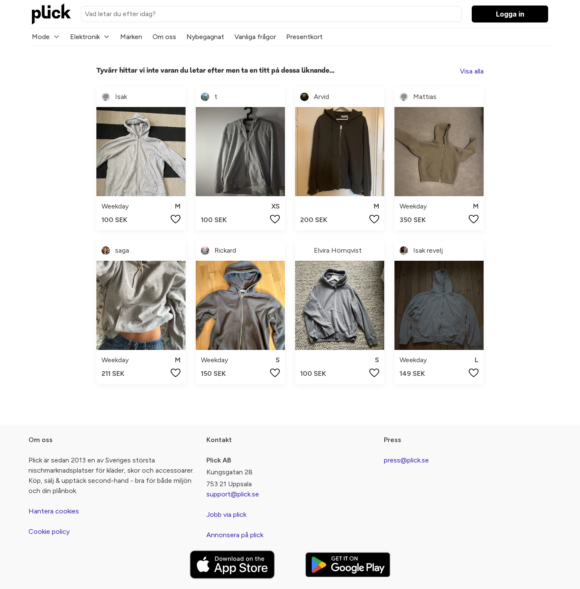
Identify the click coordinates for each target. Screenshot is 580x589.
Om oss (164, 37)
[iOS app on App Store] (232, 564)
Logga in (510, 14)
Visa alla (472, 71)
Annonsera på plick (234, 535)
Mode (41, 37)
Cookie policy (49, 531)
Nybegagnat (205, 37)
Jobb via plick (226, 514)
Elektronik (85, 37)
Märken (131, 37)
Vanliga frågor (255, 37)
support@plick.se (232, 494)
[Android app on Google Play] (347, 564)
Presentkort (304, 37)
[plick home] (51, 14)
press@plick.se (406, 460)
